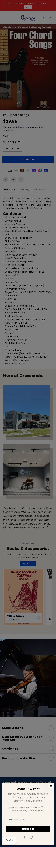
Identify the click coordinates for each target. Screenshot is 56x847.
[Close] (51, 786)
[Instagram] (31, 837)
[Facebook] (24, 837)
